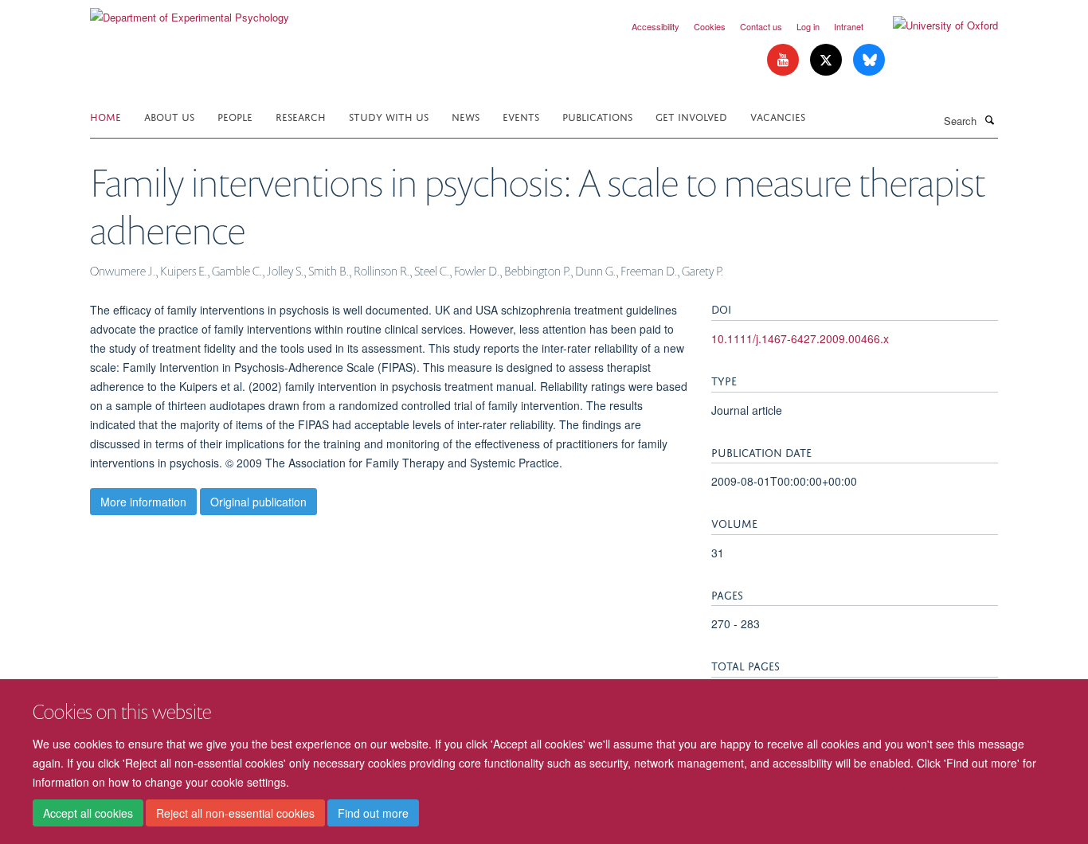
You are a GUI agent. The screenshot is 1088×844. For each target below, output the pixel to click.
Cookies (710, 26)
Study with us (389, 115)
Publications (597, 115)
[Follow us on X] (827, 60)
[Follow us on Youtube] (784, 60)
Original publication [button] (258, 502)
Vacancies (777, 115)
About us (169, 115)
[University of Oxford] (933, 25)
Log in (808, 26)
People (234, 115)
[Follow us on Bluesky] (869, 60)
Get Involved (691, 115)
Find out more (373, 813)
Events (521, 115)
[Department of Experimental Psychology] (189, 11)
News (465, 115)
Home (105, 115)
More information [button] (143, 502)
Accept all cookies (88, 813)
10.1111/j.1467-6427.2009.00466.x (800, 338)
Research (301, 115)
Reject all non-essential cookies (235, 813)
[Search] (989, 119)
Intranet (848, 26)
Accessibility (655, 26)
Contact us (761, 26)
